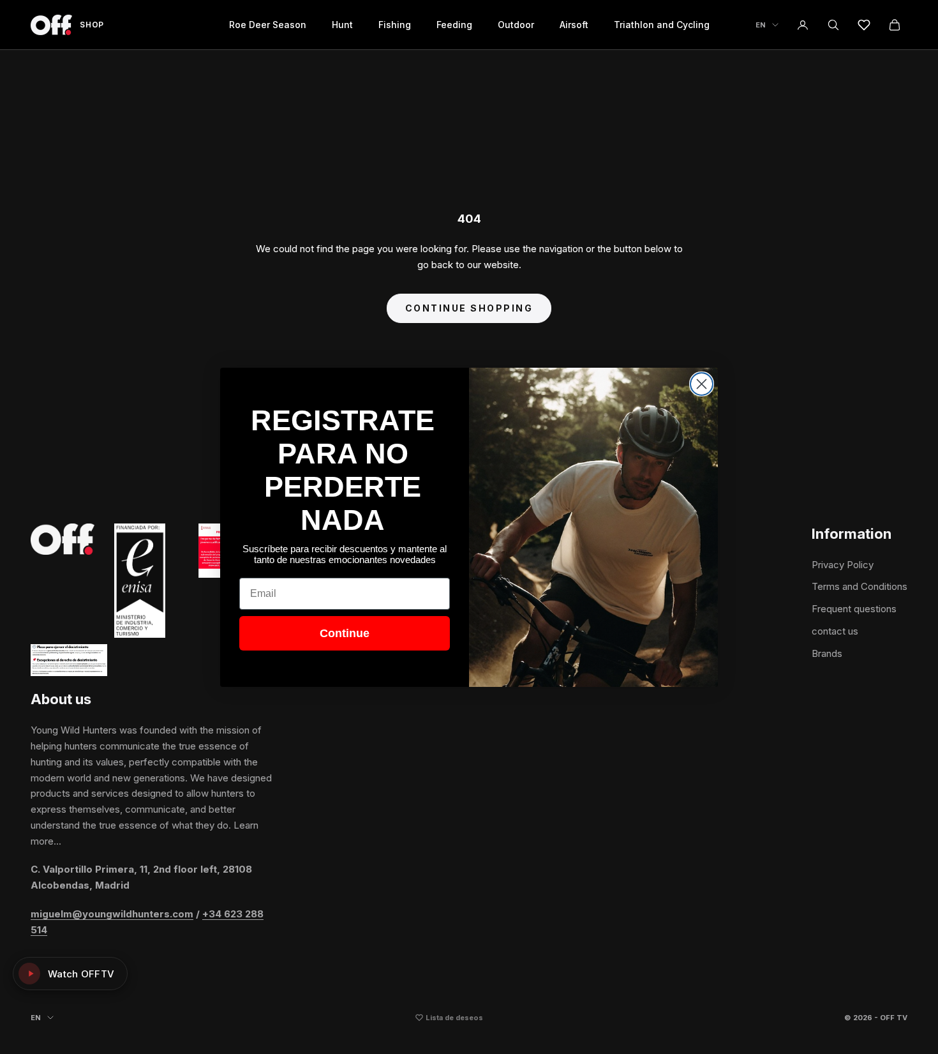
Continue (344, 633)
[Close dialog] (701, 384)
